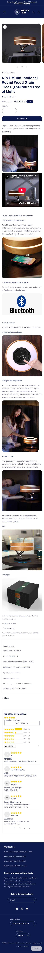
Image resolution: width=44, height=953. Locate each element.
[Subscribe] (33, 900)
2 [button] (19, 828)
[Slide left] (17, 67)
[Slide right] (26, 67)
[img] (16, 753)
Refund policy (37, 943)
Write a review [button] (22, 723)
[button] (4, 12)
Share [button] (6, 698)
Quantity (5, 106)
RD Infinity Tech (13, 943)
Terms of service (23, 946)
